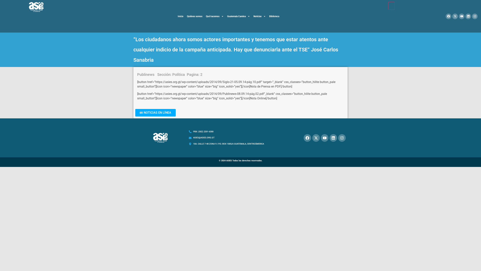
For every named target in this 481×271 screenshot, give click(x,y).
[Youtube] (461, 16)
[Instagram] (475, 16)
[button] (155, 112)
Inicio (180, 16)
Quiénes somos (194, 16)
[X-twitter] (455, 16)
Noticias (257, 16)
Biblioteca (274, 16)
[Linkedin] (468, 16)
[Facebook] (448, 16)
